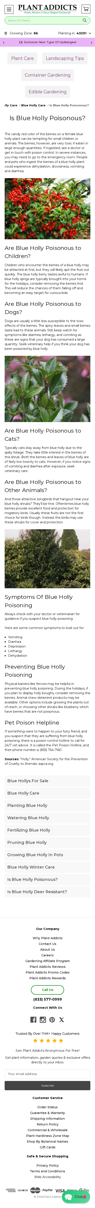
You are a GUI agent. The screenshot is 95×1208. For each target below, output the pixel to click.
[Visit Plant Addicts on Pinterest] (52, 1020)
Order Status (47, 1107)
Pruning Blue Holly (27, 842)
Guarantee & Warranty (47, 1113)
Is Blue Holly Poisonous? (32, 879)
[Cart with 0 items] (86, 9)
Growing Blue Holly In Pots (35, 854)
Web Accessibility (47, 1177)
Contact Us (47, 944)
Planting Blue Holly (27, 805)
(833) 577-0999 (47, 999)
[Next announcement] (91, 42)
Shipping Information (47, 1119)
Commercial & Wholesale (48, 1130)
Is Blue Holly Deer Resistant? (37, 891)
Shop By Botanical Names (47, 1141)
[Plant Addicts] (47, 9)
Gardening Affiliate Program (47, 961)
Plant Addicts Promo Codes (48, 972)
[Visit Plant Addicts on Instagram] (43, 1020)
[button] (9, 9)
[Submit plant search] (84, 20)
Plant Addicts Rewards (47, 978)
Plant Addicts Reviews (48, 967)
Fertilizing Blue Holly (28, 830)
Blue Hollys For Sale (27, 780)
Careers (47, 955)
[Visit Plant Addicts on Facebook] (33, 1020)
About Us (47, 950)
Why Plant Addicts (48, 938)
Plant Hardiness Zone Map (47, 1136)
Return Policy (48, 1124)
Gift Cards (47, 1147)
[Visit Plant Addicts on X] (62, 1020)
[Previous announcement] (3, 42)
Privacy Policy (47, 1165)
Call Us (47, 990)
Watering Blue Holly (28, 817)
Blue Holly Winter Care (31, 867)
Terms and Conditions (47, 1171)
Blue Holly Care (23, 793)
